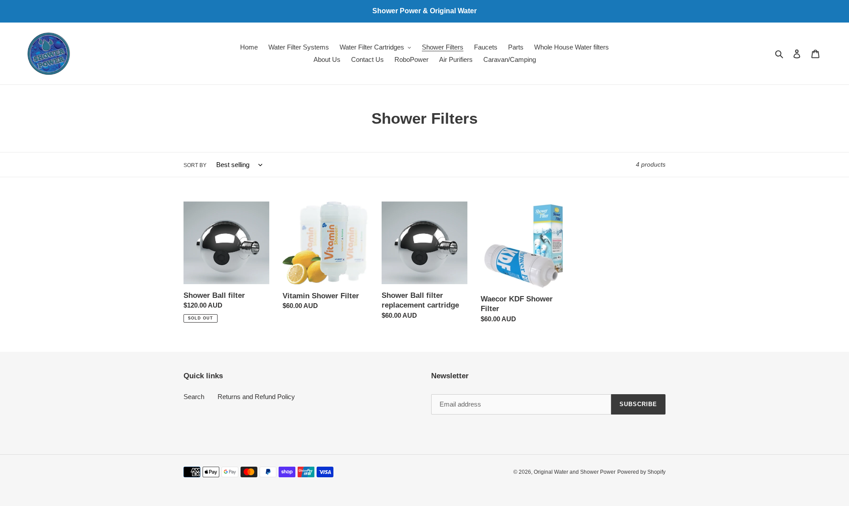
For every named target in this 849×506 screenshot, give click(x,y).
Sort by (195, 165)
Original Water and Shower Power (575, 472)
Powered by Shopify (641, 472)
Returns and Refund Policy (256, 396)
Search (194, 396)
